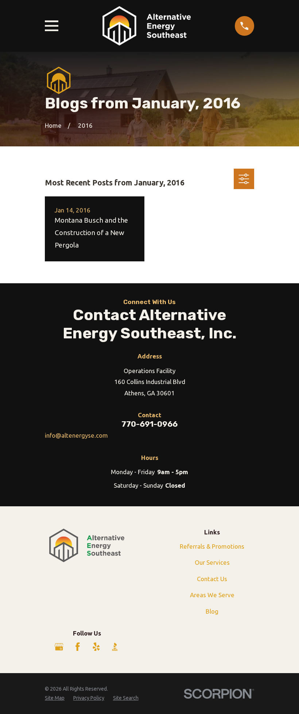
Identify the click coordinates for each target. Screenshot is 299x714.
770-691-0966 (149, 424)
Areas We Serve (212, 594)
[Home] (146, 26)
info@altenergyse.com (76, 435)
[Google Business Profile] (59, 646)
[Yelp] (96, 646)
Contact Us (212, 578)
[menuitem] (55, 698)
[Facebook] (77, 646)
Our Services (212, 562)
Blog (212, 611)
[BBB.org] (114, 646)
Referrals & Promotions (212, 546)
